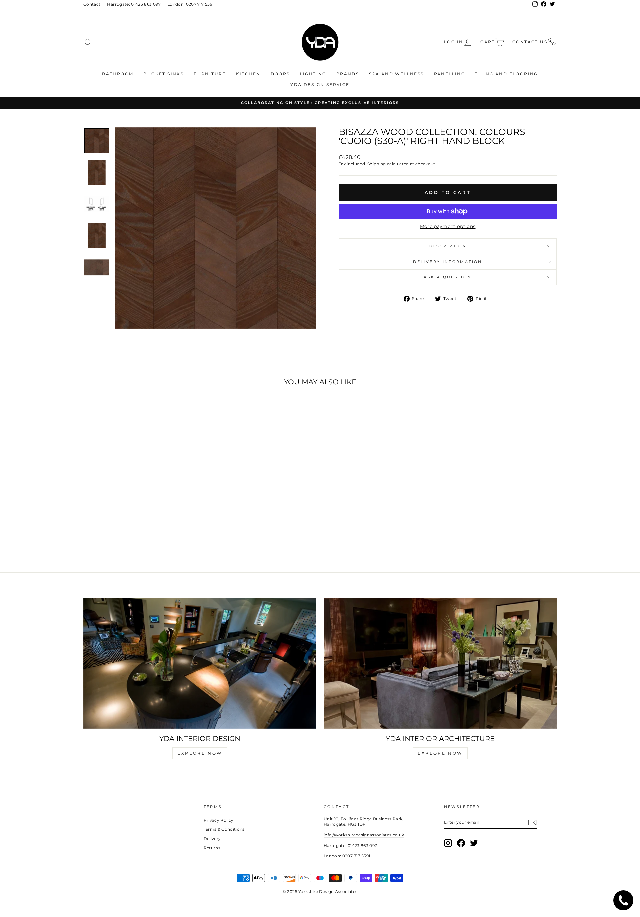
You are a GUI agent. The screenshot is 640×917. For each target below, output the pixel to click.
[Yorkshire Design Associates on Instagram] (448, 843)
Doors (280, 73)
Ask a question (447, 277)
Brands (347, 73)
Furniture (210, 73)
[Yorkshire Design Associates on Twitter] (474, 843)
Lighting (313, 73)
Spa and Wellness (396, 73)
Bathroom (117, 73)
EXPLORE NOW (199, 753)
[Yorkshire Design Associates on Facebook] (461, 843)
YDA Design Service (319, 84)
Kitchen (248, 73)
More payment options (448, 226)
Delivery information (447, 261)
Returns (212, 847)
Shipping (376, 163)
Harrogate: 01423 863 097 (133, 4)
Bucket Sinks (163, 73)
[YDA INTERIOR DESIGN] (199, 663)
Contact (91, 4)
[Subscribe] (532, 823)
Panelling (449, 73)
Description (448, 246)
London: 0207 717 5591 (190, 4)
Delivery (212, 838)
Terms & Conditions (224, 829)
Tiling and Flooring (506, 73)
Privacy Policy (219, 820)
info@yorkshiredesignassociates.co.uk (364, 834)
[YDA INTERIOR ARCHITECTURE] (440, 663)
